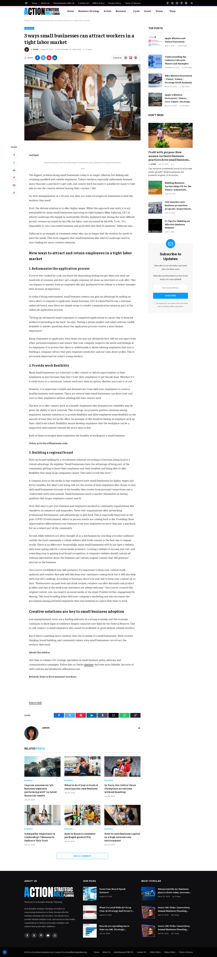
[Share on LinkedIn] (54, 57)
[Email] (14, 185)
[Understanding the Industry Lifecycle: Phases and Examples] (155, 61)
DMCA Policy (98, 3)
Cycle (136, 11)
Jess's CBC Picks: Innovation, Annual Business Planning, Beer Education (174, 909)
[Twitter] (14, 162)
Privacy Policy (114, 3)
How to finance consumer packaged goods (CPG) (80, 835)
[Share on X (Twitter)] (43, 57)
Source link (35, 702)
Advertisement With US (63, 3)
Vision (159, 11)
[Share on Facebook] (37, 57)
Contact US (83, 3)
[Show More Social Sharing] (60, 57)
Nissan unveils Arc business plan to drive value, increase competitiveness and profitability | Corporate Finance (174, 890)
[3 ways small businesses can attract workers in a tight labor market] (82, 102)
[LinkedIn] (14, 170)
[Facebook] (14, 155)
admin (35, 49)
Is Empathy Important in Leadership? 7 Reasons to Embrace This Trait (39, 837)
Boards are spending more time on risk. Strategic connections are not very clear (116, 927)
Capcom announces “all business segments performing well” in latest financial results (40, 790)
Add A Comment (82, 856)
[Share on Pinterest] (49, 57)
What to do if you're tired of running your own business (81, 786)
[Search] (191, 3)
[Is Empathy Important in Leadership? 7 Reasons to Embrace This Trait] (42, 815)
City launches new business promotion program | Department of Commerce (178, 205)
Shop (173, 11)
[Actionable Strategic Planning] (42, 11)
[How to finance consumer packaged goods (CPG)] (82, 815)
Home (34, 3)
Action (107, 11)
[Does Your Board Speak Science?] (90, 894)
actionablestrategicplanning (76, 952)
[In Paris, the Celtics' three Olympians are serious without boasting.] (122, 766)
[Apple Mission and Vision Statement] (155, 43)
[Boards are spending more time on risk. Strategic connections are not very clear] (90, 931)
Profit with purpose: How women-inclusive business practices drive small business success (168, 156)
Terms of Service (133, 3)
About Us (45, 3)
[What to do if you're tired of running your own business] (82, 766)
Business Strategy (88, 11)
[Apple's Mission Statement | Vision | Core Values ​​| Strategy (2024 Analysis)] (155, 99)
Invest (147, 11)
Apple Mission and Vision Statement (175, 40)
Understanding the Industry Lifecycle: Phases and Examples (177, 60)
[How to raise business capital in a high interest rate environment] (122, 815)
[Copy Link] (14, 193)
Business (121, 11)
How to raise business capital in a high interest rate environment (122, 837)
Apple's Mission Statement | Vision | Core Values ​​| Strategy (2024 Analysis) (177, 98)
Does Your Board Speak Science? (112, 890)
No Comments (63, 49)
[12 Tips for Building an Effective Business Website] (155, 226)
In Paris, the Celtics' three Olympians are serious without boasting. (120, 788)
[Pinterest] (14, 178)
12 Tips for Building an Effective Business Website (177, 224)
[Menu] (26, 3)
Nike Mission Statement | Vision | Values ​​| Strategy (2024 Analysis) (178, 79)
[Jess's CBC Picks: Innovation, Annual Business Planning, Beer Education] (148, 912)
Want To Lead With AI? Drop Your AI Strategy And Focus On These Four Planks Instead (116, 909)
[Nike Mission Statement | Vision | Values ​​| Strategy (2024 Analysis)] (155, 80)
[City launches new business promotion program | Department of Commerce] (155, 207)
